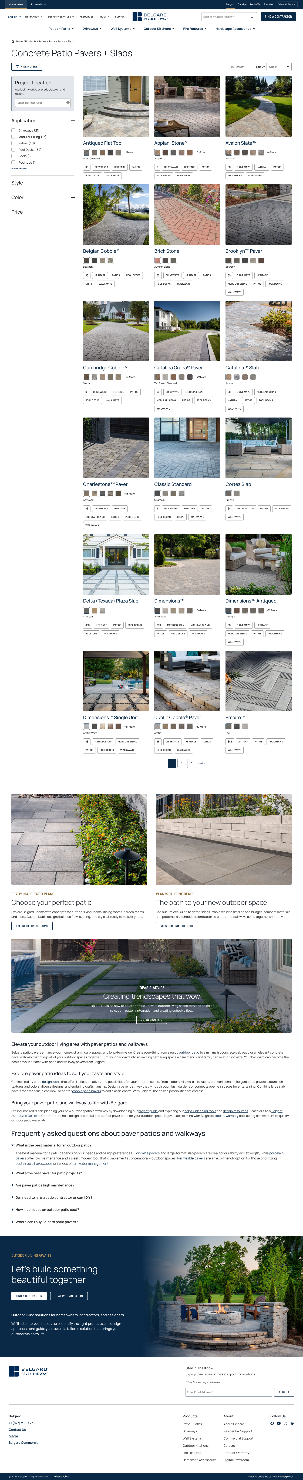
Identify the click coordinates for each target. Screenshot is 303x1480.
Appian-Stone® (171, 143)
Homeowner (16, 4)
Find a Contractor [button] (278, 17)
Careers (229, 1446)
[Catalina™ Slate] (258, 331)
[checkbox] (42, 130)
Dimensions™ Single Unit (110, 717)
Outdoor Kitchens (195, 1446)
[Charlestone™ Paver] (116, 448)
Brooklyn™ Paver (243, 251)
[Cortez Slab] (258, 448)
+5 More (200, 152)
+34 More (201, 610)
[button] (26, 67)
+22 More (201, 377)
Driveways (101, 167)
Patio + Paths (192, 1424)
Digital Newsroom (236, 1460)
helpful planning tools (200, 1111)
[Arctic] (157, 726)
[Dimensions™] (187, 564)
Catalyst (242, 6)
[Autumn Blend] (157, 260)
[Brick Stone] (187, 214)
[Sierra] (86, 377)
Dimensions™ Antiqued (251, 600)
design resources (235, 1111)
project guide (148, 1111)
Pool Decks (92, 175)
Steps (89, 284)
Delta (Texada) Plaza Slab (110, 600)
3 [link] (191, 763)
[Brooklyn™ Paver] (258, 214)
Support (120, 17)
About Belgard (234, 1424)
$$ (86, 167)
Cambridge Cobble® (105, 367)
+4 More (271, 152)
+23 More (129, 377)
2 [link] (182, 763)
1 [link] (172, 763)
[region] (42, 152)
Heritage (119, 167)
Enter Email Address (200, 1392)
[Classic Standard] (187, 448)
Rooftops (91, 633)
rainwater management (91, 1163)
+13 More (129, 493)
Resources (86, 17)
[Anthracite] (157, 610)
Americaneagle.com (283, 1476)
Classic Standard (173, 484)
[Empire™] (258, 681)
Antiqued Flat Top (102, 143)
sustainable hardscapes (34, 1163)
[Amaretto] (157, 152)
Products (30, 41)
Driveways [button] (90, 28)
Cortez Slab (238, 484)
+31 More (129, 726)
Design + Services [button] (59, 17)
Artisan (243, 742)
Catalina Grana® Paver (178, 367)
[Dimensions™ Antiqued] (258, 564)
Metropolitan (194, 392)
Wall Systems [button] (121, 28)
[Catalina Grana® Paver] (187, 331)
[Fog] (228, 726)
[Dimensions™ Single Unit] (116, 681)
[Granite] (228, 493)
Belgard (230, 4)
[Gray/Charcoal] (86, 152)
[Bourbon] (86, 260)
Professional (38, 4)
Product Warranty (236, 1453)
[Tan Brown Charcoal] (157, 377)
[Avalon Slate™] (258, 106)
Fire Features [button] (193, 28)
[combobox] (43, 103)
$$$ (87, 625)
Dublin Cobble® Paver (177, 717)
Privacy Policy (61, 1476)
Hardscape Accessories (199, 1460)
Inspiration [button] (32, 17)
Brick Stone (166, 251)
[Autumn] (228, 152)
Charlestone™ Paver (105, 484)
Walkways (112, 175)
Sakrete (268, 6)
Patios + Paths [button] (59, 28)
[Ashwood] (86, 493)
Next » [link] (201, 763)
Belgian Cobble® (101, 251)
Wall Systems (192, 1438)
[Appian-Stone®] (187, 106)
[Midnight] (228, 610)
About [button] (102, 17)
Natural (262, 167)
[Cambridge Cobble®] (116, 331)
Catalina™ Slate (243, 367)
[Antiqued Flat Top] (116, 106)
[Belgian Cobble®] (116, 214)
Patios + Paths (47, 41)
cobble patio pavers (86, 1091)
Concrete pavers (147, 1153)
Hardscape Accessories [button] (233, 28)
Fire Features (192, 1453)
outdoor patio (189, 1052)
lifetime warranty (226, 1115)
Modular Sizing (237, 284)
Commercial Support (238, 1438)
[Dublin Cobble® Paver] (187, 681)
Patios (136, 167)
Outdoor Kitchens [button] (157, 28)
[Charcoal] (157, 493)
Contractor (49, 1115)
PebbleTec (255, 6)
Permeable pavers (191, 1158)
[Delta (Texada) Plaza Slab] (116, 564)
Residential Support (238, 1431)
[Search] (253, 16)
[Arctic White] (86, 726)
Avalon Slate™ (241, 143)
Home (19, 41)
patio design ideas (47, 1081)
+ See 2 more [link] (18, 168)
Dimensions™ (169, 600)
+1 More (128, 152)
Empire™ (235, 717)
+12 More (272, 610)
